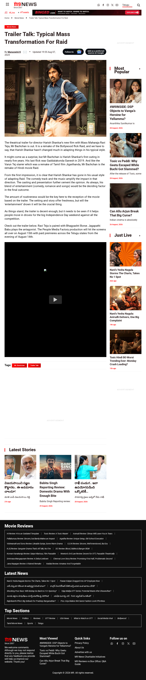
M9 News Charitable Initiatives (90, 656)
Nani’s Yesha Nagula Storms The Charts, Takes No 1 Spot (31, 581)
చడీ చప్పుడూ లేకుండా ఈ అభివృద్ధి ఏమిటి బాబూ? (26, 586)
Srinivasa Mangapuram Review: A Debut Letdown (27, 559)
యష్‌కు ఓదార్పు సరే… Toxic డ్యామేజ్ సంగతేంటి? (72, 596)
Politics (25, 618)
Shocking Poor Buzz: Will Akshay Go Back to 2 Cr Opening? (32, 591)
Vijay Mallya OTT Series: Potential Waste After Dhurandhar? (86, 591)
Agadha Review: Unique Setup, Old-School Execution (82, 538)
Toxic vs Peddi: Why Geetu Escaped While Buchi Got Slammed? (53, 653)
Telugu (125, 5)
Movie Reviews (19, 525)
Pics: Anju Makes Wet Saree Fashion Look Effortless (83, 601)
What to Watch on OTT (83, 618)
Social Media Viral (105, 618)
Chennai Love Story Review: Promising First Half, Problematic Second (82, 559)
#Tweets (24, 12)
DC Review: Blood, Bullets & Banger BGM (73, 548)
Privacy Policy (82, 643)
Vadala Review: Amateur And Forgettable (63, 564)
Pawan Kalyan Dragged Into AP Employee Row (80, 581)
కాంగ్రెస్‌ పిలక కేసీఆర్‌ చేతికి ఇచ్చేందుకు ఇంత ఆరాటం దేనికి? (72, 586)
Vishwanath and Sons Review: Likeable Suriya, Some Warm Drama (35, 543)
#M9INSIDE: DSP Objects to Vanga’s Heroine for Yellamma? (55, 644)
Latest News (16, 573)
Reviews (36, 618)
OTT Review (50, 618)
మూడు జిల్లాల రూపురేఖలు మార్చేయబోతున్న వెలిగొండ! (28, 596)
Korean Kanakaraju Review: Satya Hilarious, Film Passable (31, 553)
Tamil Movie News (14, 623)
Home (7, 18)
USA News (64, 618)
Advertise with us (83, 652)
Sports (30, 623)
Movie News (19, 18)
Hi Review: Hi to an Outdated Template (23, 533)
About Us (79, 647)
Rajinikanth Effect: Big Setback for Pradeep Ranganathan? (31, 601)
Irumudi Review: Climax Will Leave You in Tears (92, 533)
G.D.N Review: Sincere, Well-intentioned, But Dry (87, 543)
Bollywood (121, 618)
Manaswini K (14, 52)
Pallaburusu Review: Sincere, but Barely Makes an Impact (31, 538)
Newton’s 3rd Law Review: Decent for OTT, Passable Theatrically (87, 553)
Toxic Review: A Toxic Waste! (56, 533)
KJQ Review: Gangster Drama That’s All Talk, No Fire (29, 548)
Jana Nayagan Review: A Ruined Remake (24, 564)
